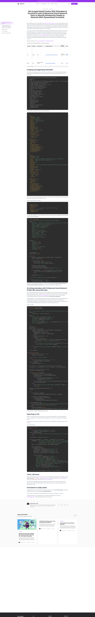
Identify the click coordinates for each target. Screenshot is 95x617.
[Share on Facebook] (62, 505)
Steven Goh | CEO (22, 542)
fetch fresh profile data (47, 479)
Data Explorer (43, 3)
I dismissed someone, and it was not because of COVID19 (47, 521)
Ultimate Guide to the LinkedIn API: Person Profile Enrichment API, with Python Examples (26, 535)
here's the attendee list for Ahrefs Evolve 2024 (44, 40)
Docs (49, 3)
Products (37, 3)
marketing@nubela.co (31, 496)
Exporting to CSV (4, 29)
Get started (74, 3)
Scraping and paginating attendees (6, 23)
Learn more (55, 1)
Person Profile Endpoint (62, 478)
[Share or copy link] (67, 505)
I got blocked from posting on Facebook (67, 523)
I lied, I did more (4, 31)
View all (75, 515)
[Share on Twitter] (65, 505)
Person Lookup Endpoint (43, 34)
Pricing (55, 3)
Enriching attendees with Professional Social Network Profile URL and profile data (6, 26)
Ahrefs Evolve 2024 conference (49, 23)
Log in (69, 3)
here (30, 422)
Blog (52, 3)
